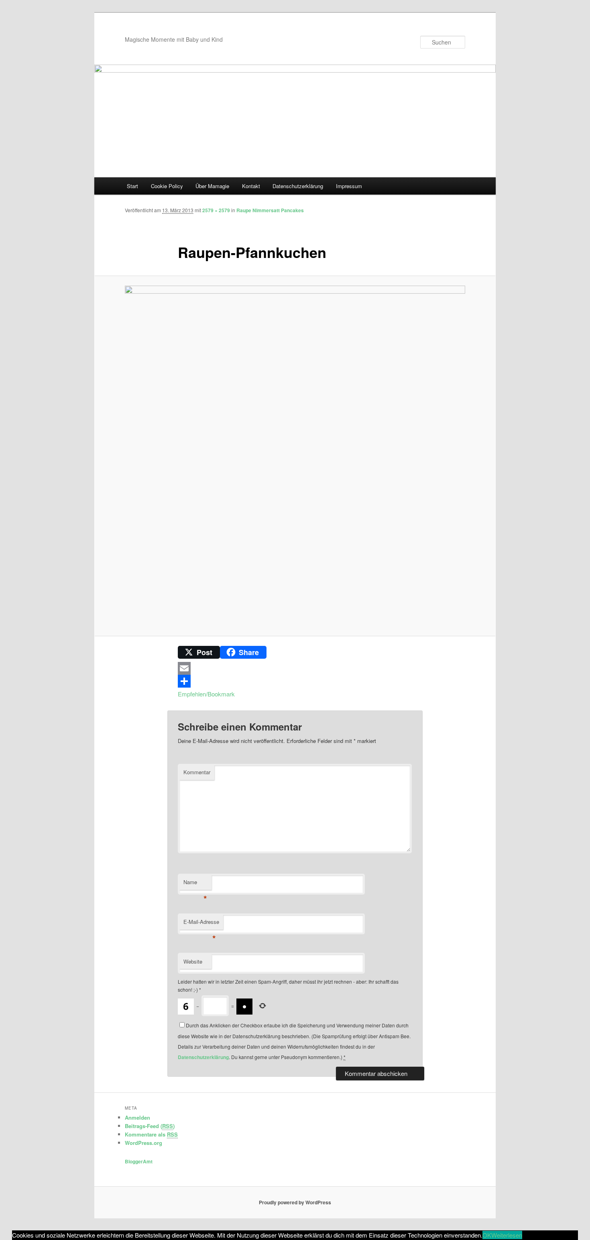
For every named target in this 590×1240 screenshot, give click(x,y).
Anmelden (137, 1117)
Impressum (349, 186)
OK (486, 1235)
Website (192, 961)
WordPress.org (143, 1143)
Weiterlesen (506, 1235)
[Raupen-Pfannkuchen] (295, 456)
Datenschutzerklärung (298, 186)
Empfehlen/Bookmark (206, 694)
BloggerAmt (139, 1161)
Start (132, 186)
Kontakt (251, 186)
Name (195, 884)
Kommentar (196, 772)
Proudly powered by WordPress (295, 1202)
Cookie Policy (167, 186)
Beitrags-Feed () (150, 1126)
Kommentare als (151, 1134)
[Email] (295, 668)
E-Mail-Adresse (201, 923)
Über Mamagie (212, 186)
